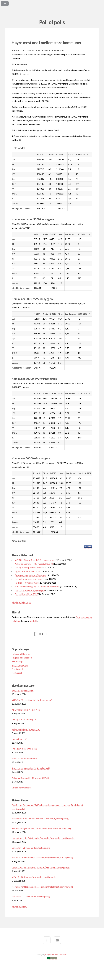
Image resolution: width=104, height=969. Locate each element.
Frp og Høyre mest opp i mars (28, 579)
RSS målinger (18, 661)
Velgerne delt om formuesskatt (26, 729)
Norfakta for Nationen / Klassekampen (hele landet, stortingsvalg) (42, 857)
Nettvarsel (17, 672)
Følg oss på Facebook (22, 657)
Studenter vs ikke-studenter (24, 758)
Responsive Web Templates (55, 954)
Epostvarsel (17, 669)
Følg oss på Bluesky (21, 654)
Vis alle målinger (19, 906)
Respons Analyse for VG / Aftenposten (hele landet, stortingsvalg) (42, 828)
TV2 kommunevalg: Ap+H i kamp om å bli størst (37, 586)
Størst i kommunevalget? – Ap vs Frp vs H (31, 768)
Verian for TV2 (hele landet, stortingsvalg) (31, 847)
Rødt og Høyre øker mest (26, 582)
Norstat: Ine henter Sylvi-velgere (30, 590)
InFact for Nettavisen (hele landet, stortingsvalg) (34, 877)
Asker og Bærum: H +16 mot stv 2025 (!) (34, 563)
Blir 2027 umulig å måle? (23, 690)
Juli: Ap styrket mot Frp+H (24, 719)
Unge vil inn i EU (19, 739)
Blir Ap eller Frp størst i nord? (28, 567)
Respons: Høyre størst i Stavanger (30, 575)
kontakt (33, 621)
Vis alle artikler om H (21, 602)
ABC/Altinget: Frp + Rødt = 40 (26, 709)
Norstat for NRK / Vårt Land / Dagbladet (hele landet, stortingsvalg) (43, 838)
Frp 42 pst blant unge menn (24, 748)
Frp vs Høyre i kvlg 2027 (26, 594)
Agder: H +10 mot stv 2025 (27, 571)
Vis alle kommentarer (21, 787)
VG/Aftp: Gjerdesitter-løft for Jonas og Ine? (35, 560)
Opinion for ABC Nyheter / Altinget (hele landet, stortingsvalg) (40, 867)
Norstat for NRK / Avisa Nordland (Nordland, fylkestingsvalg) (40, 818)
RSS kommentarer (20, 665)
